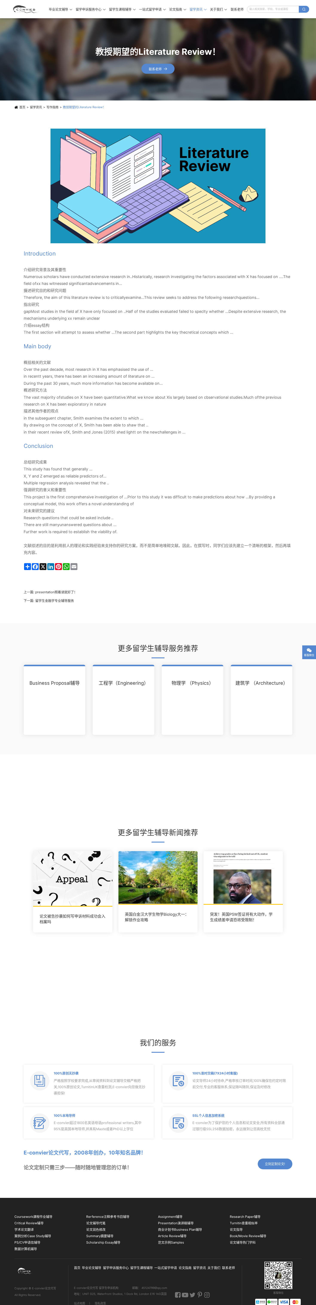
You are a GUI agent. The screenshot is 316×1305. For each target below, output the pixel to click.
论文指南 (177, 9)
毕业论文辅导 (60, 9)
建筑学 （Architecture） (261, 683)
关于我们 (218, 9)
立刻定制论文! (275, 1164)
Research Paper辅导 (245, 1217)
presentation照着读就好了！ (56, 592)
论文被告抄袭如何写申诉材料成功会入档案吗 (72, 919)
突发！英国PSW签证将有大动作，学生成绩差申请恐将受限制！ (241, 917)
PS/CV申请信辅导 (27, 1242)
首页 (22, 107)
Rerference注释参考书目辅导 (107, 1217)
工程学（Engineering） (124, 683)
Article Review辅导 (172, 1236)
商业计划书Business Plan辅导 (180, 1229)
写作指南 (52, 107)
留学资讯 (198, 9)
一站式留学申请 (152, 9)
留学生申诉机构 (109, 1288)
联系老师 (237, 9)
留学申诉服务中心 (91, 9)
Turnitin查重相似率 (244, 1223)
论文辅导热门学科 (243, 1242)
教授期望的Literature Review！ (84, 107)
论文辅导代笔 (96, 1223)
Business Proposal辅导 (54, 683)
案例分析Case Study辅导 (32, 1236)
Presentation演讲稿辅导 (176, 1223)
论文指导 (236, 1229)
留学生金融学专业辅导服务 (54, 601)
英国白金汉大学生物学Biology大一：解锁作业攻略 (157, 917)
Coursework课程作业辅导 (33, 1217)
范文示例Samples (171, 1242)
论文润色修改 (96, 1229)
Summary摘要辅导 (100, 1236)
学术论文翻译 (24, 1229)
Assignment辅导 (170, 1217)
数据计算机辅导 (25, 1249)
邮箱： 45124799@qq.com (149, 1288)
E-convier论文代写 (44, 1288)
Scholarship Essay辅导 (103, 1242)
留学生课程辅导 (122, 9)
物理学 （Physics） (193, 683)
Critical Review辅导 (29, 1223)
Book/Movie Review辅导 (248, 1236)
